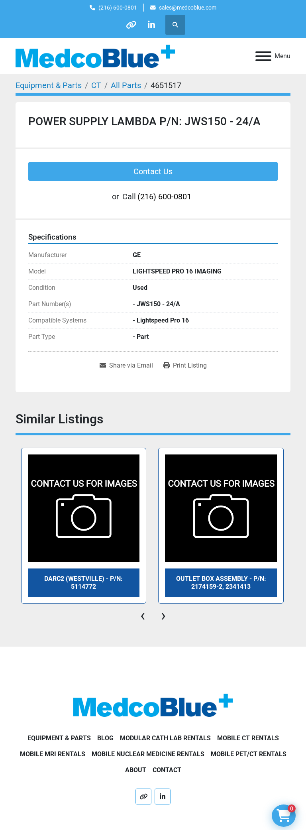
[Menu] (263, 56)
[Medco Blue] (153, 704)
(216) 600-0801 (117, 7)
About (135, 770)
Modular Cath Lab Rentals (165, 738)
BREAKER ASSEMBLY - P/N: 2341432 (221, 582)
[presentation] (142, 615)
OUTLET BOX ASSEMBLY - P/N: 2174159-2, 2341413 (84, 582)
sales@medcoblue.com (187, 7)
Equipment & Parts (59, 738)
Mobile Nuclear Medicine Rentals (148, 754)
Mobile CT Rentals (248, 738)
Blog (105, 738)
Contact (167, 770)
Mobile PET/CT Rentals (248, 754)
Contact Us (153, 171)
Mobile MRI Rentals (52, 754)
